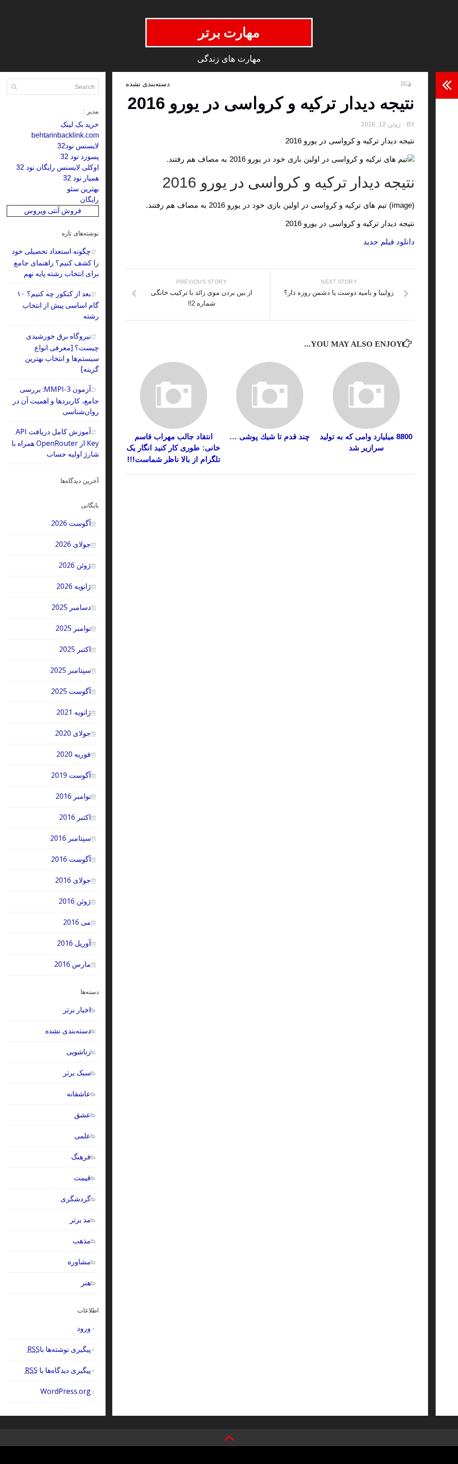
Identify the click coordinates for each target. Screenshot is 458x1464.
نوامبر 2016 (73, 796)
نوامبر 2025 (73, 628)
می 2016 (77, 922)
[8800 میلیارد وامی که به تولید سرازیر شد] (366, 395)
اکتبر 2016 (75, 817)
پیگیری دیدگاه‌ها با (58, 1370)
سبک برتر (77, 1073)
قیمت (82, 1178)
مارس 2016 (72, 964)
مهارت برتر (229, 32)
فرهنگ (81, 1157)
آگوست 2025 (71, 691)
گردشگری (75, 1199)
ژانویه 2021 (73, 712)
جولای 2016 (73, 880)
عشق (82, 1115)
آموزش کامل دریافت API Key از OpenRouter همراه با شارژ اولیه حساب (55, 443)
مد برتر (80, 1220)
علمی (82, 1136)
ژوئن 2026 (75, 565)
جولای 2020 (73, 733)
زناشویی (78, 1052)
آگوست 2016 (71, 859)
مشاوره (79, 1262)
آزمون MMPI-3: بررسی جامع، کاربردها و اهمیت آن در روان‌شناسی (56, 400)
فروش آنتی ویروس (52, 210)
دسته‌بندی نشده (68, 1031)
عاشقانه (79, 1094)
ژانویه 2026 (73, 586)
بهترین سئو (83, 189)
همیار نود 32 (81, 178)
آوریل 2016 (74, 943)
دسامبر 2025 (71, 607)
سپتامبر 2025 (70, 670)
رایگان (89, 199)
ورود (84, 1328)
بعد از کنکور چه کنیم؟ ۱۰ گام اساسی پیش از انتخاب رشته (58, 305)
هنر (86, 1283)
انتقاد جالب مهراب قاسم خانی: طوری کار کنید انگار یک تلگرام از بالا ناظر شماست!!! (174, 448)
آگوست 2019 (71, 775)
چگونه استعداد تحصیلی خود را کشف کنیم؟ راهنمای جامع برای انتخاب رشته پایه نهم (55, 262)
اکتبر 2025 (75, 649)
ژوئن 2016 (75, 901)
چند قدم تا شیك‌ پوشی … (269, 436)
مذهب (81, 1241)
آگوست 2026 (71, 523)
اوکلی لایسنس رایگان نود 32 (57, 167)
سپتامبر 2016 (70, 838)
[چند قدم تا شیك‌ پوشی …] (270, 395)
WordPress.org (65, 1391)
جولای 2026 (73, 544)
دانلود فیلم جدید (389, 242)
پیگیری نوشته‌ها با (59, 1349)
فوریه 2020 (73, 754)
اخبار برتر (77, 1010)
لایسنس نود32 (78, 146)
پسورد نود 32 (79, 156)
